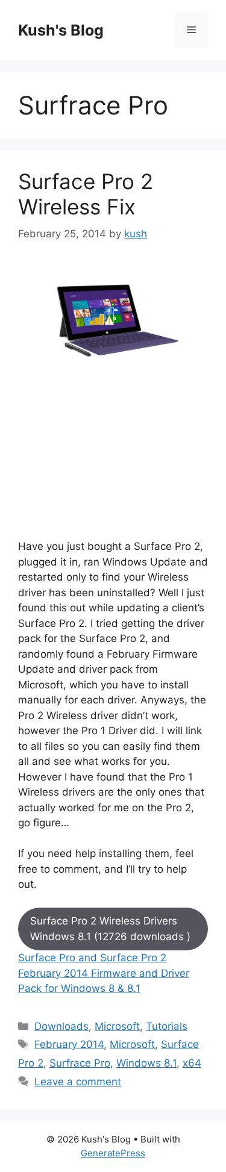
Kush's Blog (61, 30)
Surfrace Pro (79, 1063)
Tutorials (166, 1026)
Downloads (61, 1026)
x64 (192, 1063)
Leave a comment (77, 1082)
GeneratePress (113, 1153)
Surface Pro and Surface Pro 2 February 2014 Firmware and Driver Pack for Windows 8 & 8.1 (103, 973)
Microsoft (117, 1026)
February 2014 (69, 1044)
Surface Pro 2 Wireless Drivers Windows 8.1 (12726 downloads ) (110, 929)
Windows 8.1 (146, 1063)
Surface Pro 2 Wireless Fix (85, 194)
